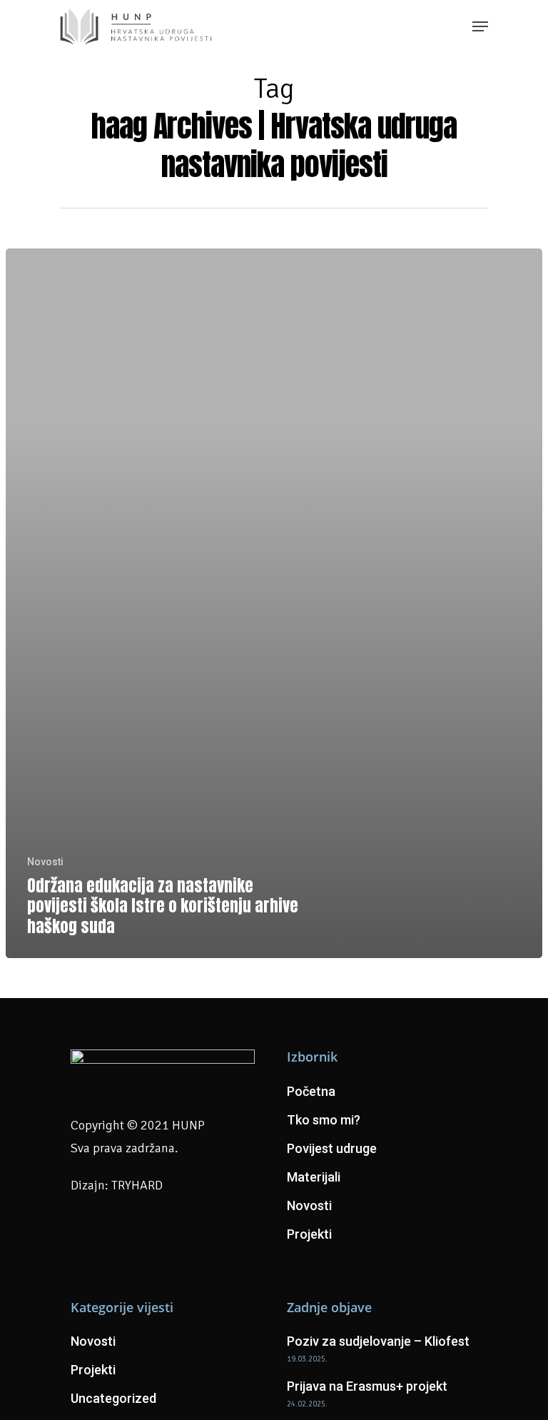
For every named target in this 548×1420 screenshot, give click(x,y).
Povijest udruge (332, 1148)
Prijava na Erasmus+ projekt (367, 1386)
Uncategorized (113, 1398)
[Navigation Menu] (480, 26)
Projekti (309, 1234)
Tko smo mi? (323, 1119)
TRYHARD (137, 1185)
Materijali (313, 1176)
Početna (311, 1091)
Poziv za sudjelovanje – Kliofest (378, 1341)
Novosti (45, 861)
